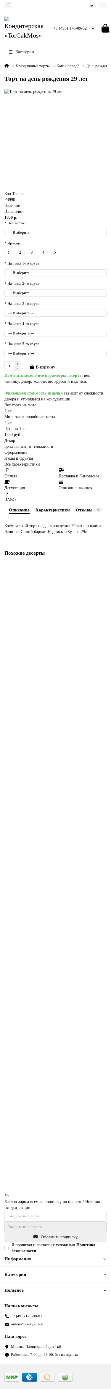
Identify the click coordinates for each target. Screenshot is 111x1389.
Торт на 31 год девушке (26, 762)
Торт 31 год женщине (24, 1132)
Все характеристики (22, 464)
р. (92, 5)
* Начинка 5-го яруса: (22, 344)
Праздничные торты (33, 66)
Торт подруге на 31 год (25, 1009)
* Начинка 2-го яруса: (22, 283)
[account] (103, 5)
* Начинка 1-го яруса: (22, 263)
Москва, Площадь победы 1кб (36, 1346)
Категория (15, 1274)
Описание (19, 509)
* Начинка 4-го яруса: (22, 323)
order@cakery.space (27, 1324)
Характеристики (53, 509)
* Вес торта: (14, 223)
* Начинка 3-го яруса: (22, 303)
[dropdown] (8, 5)
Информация (17, 1258)
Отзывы (87, 509)
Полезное (14, 1290)
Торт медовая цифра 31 (25, 639)
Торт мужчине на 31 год (26, 885)
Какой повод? (68, 66)
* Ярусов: (12, 243)
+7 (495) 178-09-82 (70, 28)
